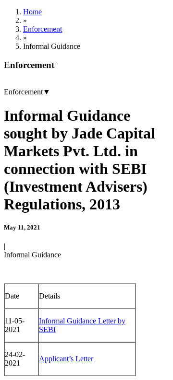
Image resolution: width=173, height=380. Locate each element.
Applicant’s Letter (66, 359)
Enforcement (42, 29)
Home (32, 12)
